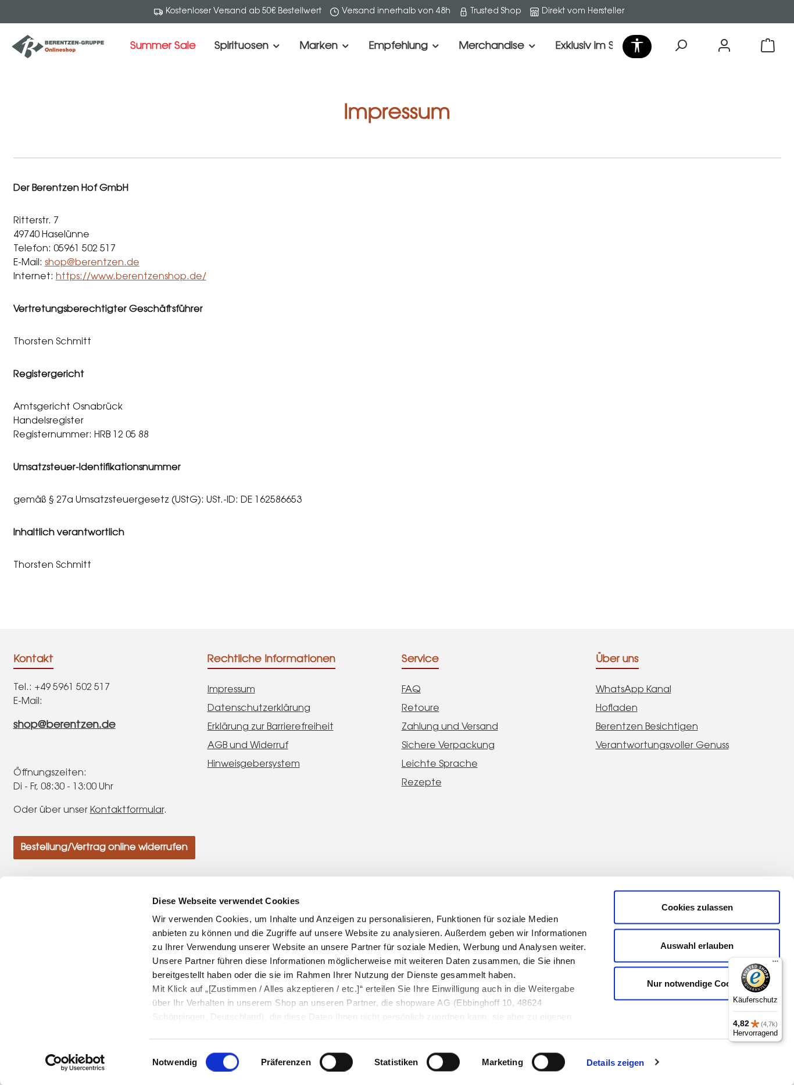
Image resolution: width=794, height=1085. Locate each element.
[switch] (336, 1061)
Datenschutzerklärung (259, 708)
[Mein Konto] (724, 47)
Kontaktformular (127, 810)
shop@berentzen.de (92, 263)
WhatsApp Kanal (633, 690)
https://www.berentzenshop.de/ (131, 277)
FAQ (411, 690)
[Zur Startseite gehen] (58, 46)
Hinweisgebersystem (254, 764)
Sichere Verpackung (448, 745)
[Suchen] (680, 47)
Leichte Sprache (440, 764)
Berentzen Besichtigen (647, 727)
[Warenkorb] (767, 47)
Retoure (420, 708)
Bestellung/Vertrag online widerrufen (104, 847)
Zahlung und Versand (450, 727)
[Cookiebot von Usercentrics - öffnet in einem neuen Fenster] (75, 1062)
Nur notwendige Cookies (697, 983)
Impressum (231, 690)
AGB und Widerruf (248, 745)
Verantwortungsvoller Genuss (662, 745)
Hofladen (617, 708)
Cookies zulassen (697, 907)
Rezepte (422, 783)
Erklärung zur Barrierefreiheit (271, 727)
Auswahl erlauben (697, 945)
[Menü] (775, 964)
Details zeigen (615, 1062)
